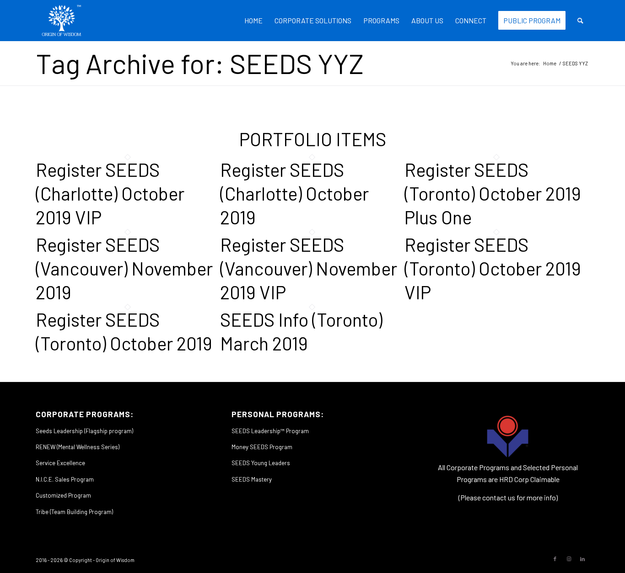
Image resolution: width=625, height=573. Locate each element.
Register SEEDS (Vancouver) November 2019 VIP (308, 268)
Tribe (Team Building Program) (74, 511)
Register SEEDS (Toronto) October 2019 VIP (492, 268)
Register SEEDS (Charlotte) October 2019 (294, 193)
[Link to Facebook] (555, 559)
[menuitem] (253, 20)
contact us (498, 497)
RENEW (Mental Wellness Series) (77, 447)
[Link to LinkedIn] (582, 559)
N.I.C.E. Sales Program (65, 479)
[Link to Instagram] (569, 559)
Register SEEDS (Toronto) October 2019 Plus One (492, 193)
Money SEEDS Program (262, 447)
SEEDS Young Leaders (261, 463)
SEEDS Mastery (252, 479)
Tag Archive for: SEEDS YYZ (200, 63)
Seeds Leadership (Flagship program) (84, 431)
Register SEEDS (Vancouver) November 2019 (124, 268)
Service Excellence (60, 463)
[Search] (580, 20)
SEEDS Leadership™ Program (270, 431)
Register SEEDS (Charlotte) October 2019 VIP (110, 193)
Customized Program (63, 495)
